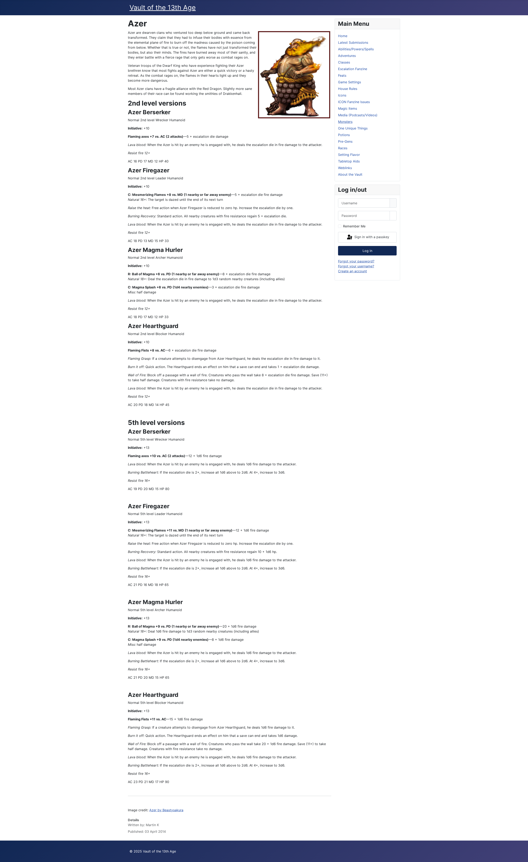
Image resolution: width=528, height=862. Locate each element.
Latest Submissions (353, 42)
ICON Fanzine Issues (354, 102)
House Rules (347, 89)
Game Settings (349, 82)
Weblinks (345, 168)
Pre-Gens (345, 141)
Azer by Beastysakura (166, 810)
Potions (344, 135)
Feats (342, 75)
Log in (367, 251)
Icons (342, 95)
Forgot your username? (356, 266)
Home (342, 36)
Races (342, 148)
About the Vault (350, 174)
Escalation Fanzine (352, 69)
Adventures (347, 56)
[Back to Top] (523, 857)
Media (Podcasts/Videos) (357, 115)
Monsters (345, 122)
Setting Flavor (349, 155)
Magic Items (347, 108)
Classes (344, 62)
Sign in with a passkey (371, 237)
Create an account (352, 271)
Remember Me (354, 226)
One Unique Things (353, 128)
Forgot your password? (356, 261)
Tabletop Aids (349, 161)
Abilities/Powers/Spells (356, 49)
